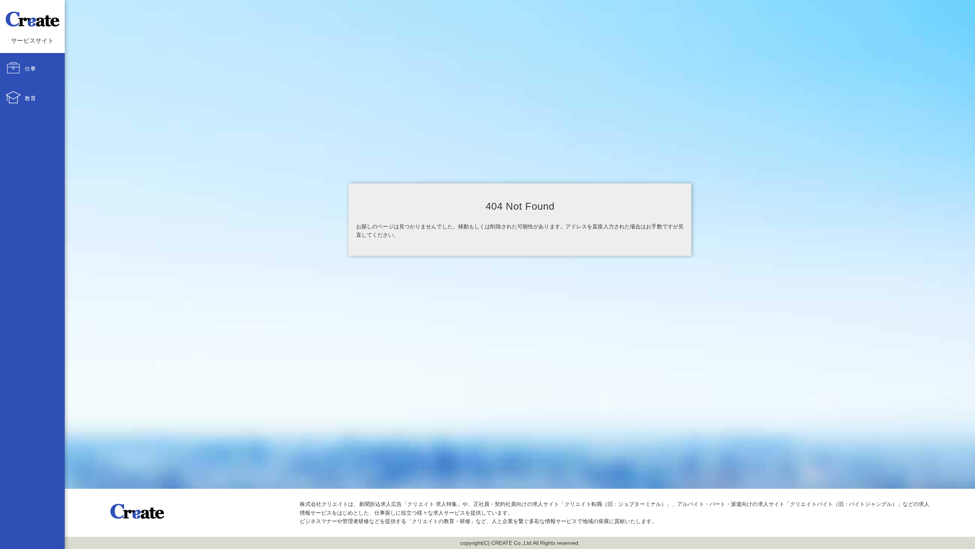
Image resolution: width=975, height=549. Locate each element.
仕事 (30, 69)
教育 (30, 98)
